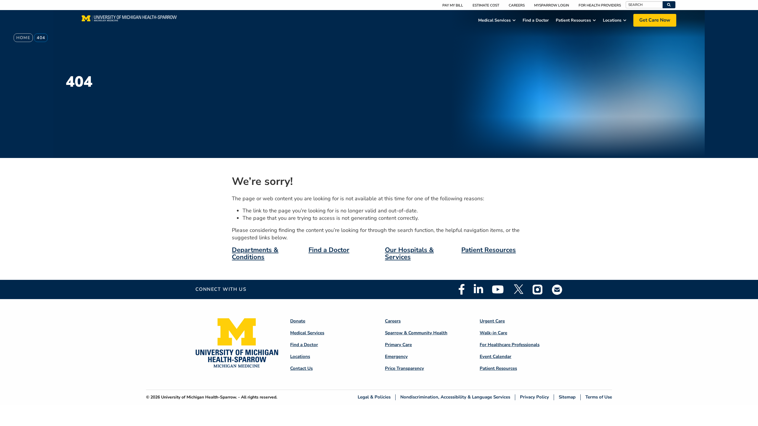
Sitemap (567, 397)
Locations (300, 356)
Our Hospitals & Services (409, 254)
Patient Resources (488, 250)
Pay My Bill (452, 5)
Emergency (396, 356)
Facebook (461, 289)
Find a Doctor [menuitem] (536, 20)
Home (23, 38)
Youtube (498, 289)
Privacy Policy (534, 397)
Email (557, 289)
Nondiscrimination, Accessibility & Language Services (455, 397)
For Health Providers (600, 5)
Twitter (518, 289)
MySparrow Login (551, 5)
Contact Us (301, 368)
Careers (517, 5)
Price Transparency (404, 368)
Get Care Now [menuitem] (654, 20)
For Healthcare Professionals (509, 345)
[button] (669, 4)
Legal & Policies (374, 397)
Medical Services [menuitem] (494, 20)
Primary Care (398, 345)
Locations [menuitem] (612, 20)
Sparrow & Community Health (416, 333)
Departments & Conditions (255, 254)
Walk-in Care (493, 333)
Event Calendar (495, 356)
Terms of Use (598, 397)
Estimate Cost (486, 5)
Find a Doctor (329, 250)
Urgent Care (492, 321)
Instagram (537, 289)
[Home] (129, 20)
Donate (297, 321)
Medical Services (307, 333)
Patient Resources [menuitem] (573, 20)
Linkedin (478, 289)
